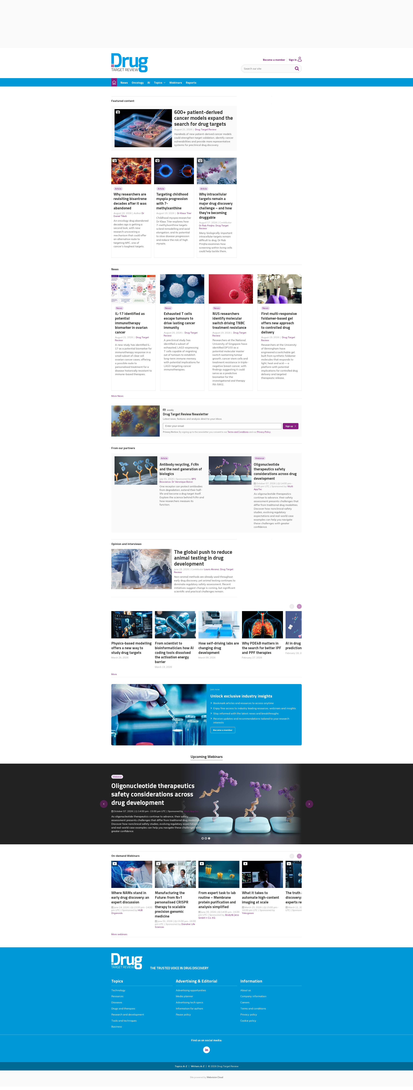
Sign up (289, 426)
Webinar (259, 458)
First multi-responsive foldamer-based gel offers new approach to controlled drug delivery (279, 323)
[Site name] (129, 71)
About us (245, 990)
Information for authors (189, 1008)
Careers (244, 1002)
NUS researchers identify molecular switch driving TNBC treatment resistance (229, 320)
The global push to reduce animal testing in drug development (203, 558)
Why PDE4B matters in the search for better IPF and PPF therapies (261, 647)
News (119, 308)
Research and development (127, 1014)
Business (116, 1026)
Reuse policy (183, 1014)
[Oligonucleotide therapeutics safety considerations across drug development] (209, 838)
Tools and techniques (124, 1020)
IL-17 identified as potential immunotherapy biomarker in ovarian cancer (131, 323)
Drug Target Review (205, 129)
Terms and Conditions (238, 432)
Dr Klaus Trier (184, 213)
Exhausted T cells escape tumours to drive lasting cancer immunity (179, 320)
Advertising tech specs (189, 1002)
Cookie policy (248, 1020)
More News (117, 395)
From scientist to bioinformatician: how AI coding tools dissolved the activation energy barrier (174, 652)
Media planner (184, 996)
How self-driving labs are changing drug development (218, 647)
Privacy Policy (264, 432)
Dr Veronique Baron (182, 481)
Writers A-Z (197, 1066)
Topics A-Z (181, 1066)
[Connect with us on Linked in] (206, 1049)
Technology (118, 990)
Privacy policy (248, 1014)
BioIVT (190, 813)
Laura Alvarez (211, 569)
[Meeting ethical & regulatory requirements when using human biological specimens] (203, 838)
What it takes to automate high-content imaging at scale (260, 897)
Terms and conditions (253, 1008)
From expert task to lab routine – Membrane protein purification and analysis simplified (217, 899)
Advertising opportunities (191, 990)
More (114, 674)
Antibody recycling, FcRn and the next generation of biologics (181, 468)
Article (118, 188)
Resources (117, 996)
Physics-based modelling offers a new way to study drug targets (131, 647)
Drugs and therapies (123, 1008)
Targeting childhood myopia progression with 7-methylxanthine (172, 201)
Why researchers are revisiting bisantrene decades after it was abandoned (130, 201)
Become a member (274, 60)
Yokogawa (248, 913)
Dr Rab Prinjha (206, 225)
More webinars (119, 934)
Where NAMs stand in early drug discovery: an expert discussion (130, 897)
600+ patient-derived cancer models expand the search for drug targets (203, 118)
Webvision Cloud (215, 1077)
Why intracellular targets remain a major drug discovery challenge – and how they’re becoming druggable (215, 205)
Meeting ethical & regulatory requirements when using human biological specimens (152, 795)
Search (297, 67)
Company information (253, 996)
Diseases (116, 1002)
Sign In (293, 60)
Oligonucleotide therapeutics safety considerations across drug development (275, 471)
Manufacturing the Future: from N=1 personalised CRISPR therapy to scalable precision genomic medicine (171, 904)
